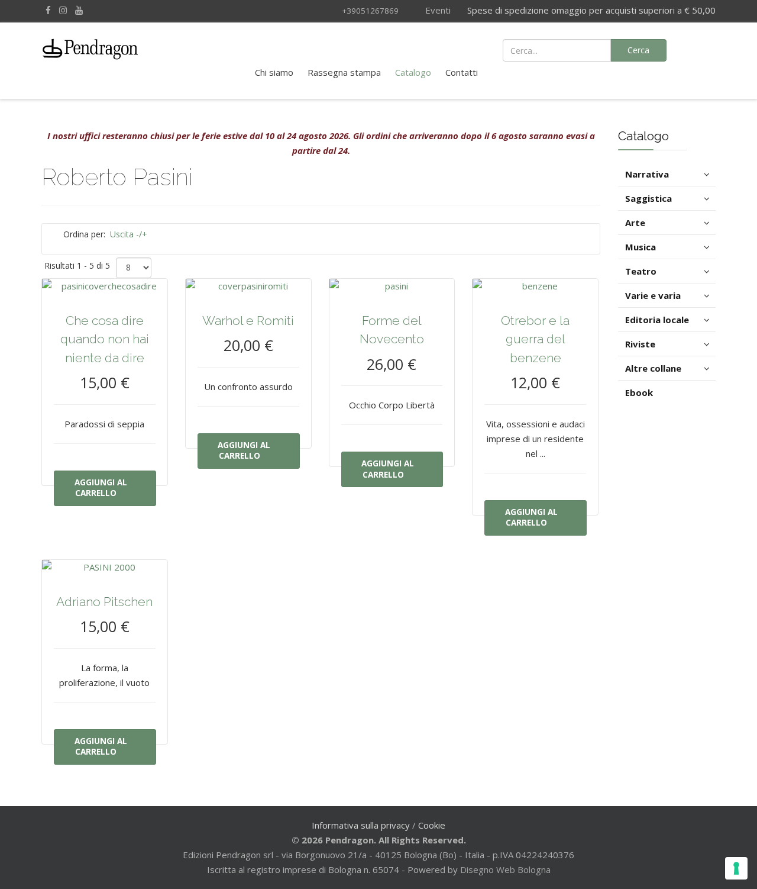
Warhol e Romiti (248, 320)
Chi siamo (274, 72)
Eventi (437, 10)
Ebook (639, 392)
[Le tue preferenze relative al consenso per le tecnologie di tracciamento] (736, 868)
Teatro (640, 271)
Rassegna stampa (344, 72)
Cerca (638, 50)
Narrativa (647, 174)
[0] (699, 49)
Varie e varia (653, 295)
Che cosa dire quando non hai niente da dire (104, 339)
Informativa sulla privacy (361, 825)
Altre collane (653, 368)
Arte (635, 222)
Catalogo (413, 72)
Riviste (640, 344)
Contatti (461, 72)
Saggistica (648, 198)
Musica (640, 247)
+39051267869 (370, 10)
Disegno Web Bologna (505, 869)
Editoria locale (657, 320)
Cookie (431, 825)
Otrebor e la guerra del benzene (535, 339)
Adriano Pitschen (104, 601)
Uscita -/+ (128, 234)
